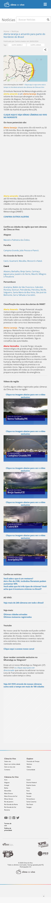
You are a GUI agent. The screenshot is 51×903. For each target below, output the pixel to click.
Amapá (6, 785)
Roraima (7, 810)
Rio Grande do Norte (11, 804)
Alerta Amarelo (17, 45)
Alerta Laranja (35, 45)
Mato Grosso (8, 793)
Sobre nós (7, 761)
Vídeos (29, 767)
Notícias (29, 764)
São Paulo (29, 804)
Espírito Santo (31, 785)
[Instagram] (10, 819)
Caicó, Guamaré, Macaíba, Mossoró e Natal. (23, 261)
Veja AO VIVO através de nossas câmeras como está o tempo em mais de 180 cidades (24, 685)
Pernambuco (30, 799)
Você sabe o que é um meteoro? (18, 578)
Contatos (7, 770)
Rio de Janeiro (8, 802)
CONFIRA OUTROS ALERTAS (16, 216)
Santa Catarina (31, 802)
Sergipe (29, 807)
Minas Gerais (8, 799)
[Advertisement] (25, 165)
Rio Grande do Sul (10, 807)
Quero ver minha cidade (12, 764)
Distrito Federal (31, 782)
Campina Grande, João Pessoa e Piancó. (21, 250)
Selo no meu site (9, 767)
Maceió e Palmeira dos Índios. (17, 240)
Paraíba (29, 793)
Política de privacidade (8, 829)
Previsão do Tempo (33, 761)
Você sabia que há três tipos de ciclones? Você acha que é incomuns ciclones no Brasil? (25, 587)
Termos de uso (7, 824)
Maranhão (7, 791)
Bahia (6, 788)
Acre (5, 780)
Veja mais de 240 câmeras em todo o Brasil (24, 602)
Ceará (28, 780)
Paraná (28, 796)
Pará (28, 791)
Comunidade (31, 770)
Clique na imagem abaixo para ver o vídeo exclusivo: (25, 396)
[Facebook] (14, 819)
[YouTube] (6, 819)
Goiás (28, 788)
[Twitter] (17, 819)
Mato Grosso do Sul (10, 796)
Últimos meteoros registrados (18, 617)
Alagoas (7, 782)
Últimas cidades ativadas (15, 614)
